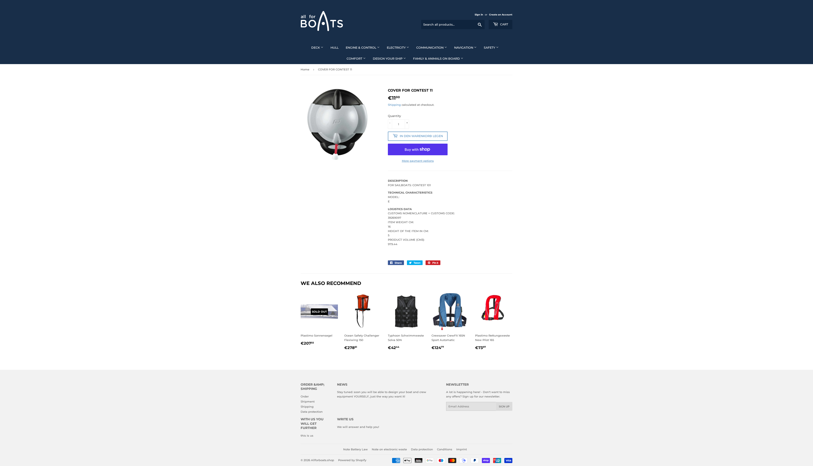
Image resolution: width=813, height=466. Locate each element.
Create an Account (500, 14)
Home (305, 69)
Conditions (444, 449)
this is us (307, 435)
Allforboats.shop (322, 460)
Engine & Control (361, 47)
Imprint (461, 449)
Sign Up (504, 406)
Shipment (308, 401)
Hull (334, 47)
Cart (503, 24)
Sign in (479, 14)
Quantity (394, 116)
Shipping (394, 104)
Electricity (396, 47)
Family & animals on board (437, 58)
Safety (490, 47)
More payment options (418, 160)
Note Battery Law (355, 449)
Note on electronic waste (389, 449)
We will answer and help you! (358, 427)
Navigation (464, 47)
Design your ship (388, 58)
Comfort (355, 58)
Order (305, 396)
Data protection (312, 411)
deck (316, 47)
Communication (430, 47)
